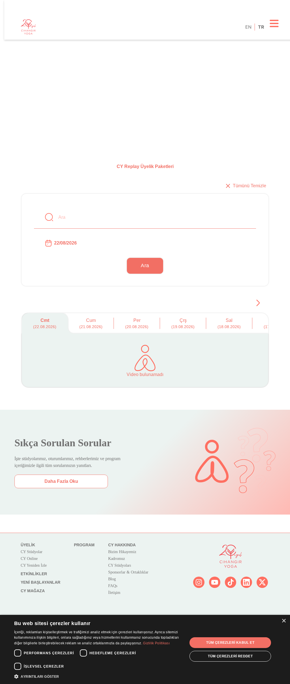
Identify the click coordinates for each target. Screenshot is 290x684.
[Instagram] (198, 582)
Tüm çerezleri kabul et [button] (230, 643)
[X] (262, 582)
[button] (98, 676)
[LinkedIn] (246, 582)
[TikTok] (230, 582)
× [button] (284, 621)
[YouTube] (214, 582)
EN (248, 27)
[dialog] (145, 649)
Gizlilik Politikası (156, 643)
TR (260, 27)
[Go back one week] (258, 303)
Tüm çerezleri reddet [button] (230, 656)
